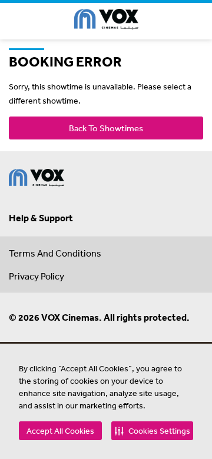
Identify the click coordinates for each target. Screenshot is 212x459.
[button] (152, 430)
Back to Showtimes (106, 128)
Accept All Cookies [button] (60, 430)
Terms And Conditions (55, 253)
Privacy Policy (36, 276)
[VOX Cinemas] (106, 21)
